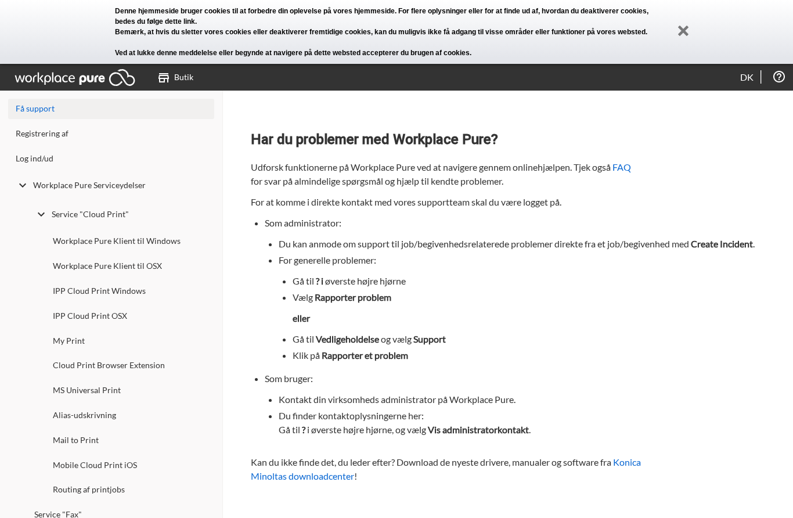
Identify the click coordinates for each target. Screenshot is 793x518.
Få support (35, 108)
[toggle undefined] (23, 185)
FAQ (621, 166)
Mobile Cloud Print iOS (95, 465)
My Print (69, 341)
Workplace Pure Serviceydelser (89, 185)
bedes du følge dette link (155, 21)
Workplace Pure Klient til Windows (117, 241)
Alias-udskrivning (84, 415)
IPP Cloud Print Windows (99, 291)
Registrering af (42, 133)
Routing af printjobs (89, 489)
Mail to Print (76, 440)
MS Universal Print (87, 390)
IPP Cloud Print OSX (90, 316)
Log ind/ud (34, 158)
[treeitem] (111, 136)
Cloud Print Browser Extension (109, 365)
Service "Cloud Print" (90, 214)
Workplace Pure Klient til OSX (107, 266)
